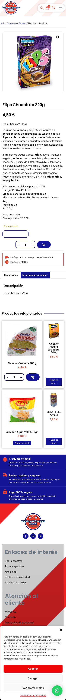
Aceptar (33, 668)
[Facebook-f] (26, 536)
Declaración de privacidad (33, 695)
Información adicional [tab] (34, 275)
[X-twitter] (40, 536)
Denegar (33, 678)
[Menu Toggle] (60, 8)
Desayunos (12, 23)
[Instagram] (33, 536)
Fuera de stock (54, 382)
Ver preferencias (33, 688)
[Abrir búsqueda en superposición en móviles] (54, 8)
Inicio (2, 23)
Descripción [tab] (11, 275)
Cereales (22, 23)
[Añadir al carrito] (44, 244)
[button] (60, 630)
